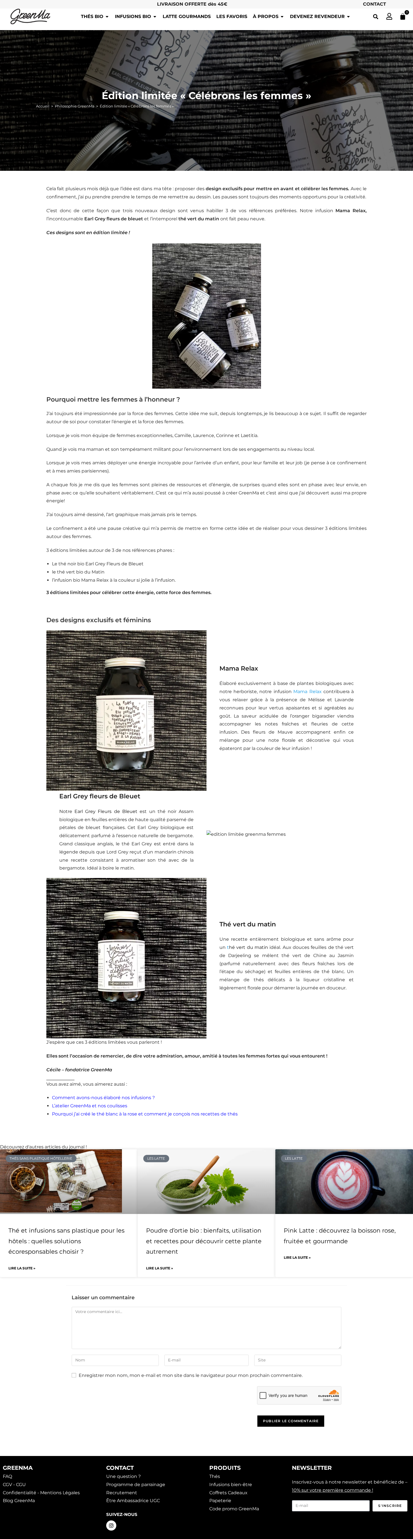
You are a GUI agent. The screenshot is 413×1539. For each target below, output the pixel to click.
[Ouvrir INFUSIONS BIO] (155, 16)
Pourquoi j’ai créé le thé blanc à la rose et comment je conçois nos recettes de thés (145, 1114)
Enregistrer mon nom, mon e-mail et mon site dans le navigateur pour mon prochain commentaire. (191, 1375)
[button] (375, 16)
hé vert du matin (248, 947)
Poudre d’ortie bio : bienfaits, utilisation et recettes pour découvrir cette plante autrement (204, 1241)
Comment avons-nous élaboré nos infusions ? (103, 1097)
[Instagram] (111, 1525)
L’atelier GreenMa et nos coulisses (89, 1105)
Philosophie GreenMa (74, 106)
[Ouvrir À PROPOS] (282, 16)
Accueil (42, 106)
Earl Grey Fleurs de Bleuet (105, 811)
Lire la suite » (21, 1268)
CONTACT (374, 4)
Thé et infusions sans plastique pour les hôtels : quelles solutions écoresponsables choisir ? (66, 1241)
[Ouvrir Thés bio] (107, 16)
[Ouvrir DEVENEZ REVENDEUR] (348, 16)
